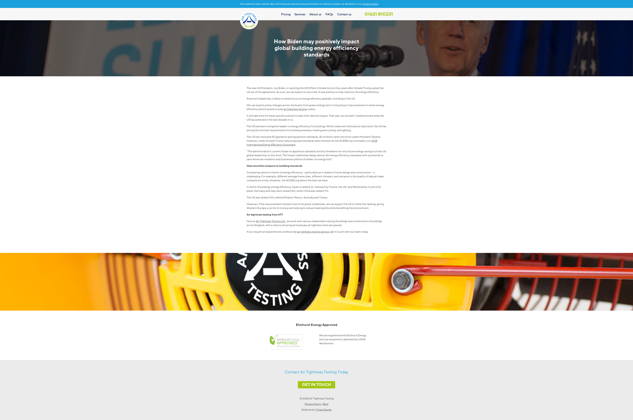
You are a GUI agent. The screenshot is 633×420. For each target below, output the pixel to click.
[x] (391, 3)
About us (315, 14)
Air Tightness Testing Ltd (270, 221)
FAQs (329, 14)
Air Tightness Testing (249, 20)
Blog (325, 404)
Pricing (285, 14)
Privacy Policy (313, 404)
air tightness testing (295, 109)
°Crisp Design (324, 410)
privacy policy (370, 4)
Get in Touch (316, 384)
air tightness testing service (313, 232)
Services (299, 14)
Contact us (344, 14)
